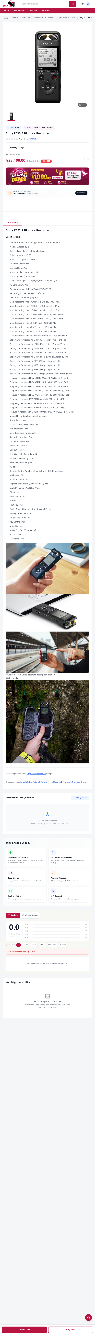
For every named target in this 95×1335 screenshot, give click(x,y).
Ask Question (81, 798)
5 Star (26, 945)
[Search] (72, 4)
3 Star (42, 945)
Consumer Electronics (21, 18)
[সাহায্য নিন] (88, 1317)
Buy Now (70, 1329)
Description (12, 222)
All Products (19, 10)
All (18, 945)
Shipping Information (62, 782)
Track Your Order (79, 782)
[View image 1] (11, 116)
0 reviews (31, 139)
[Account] (89, 3)
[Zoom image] (85, 29)
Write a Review (31, 915)
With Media (52, 945)
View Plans (81, 193)
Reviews (14, 915)
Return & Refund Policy (42, 782)
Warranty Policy (25, 782)
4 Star (34, 945)
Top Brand (45, 10)
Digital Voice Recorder (66, 18)
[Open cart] (82, 4)
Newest (63, 945)
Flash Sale (32, 10)
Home (6, 10)
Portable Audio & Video (43, 18)
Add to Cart (24, 1329)
